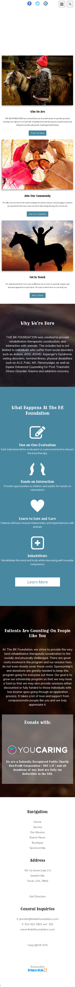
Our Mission (37, 832)
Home (37, 822)
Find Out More (37, 133)
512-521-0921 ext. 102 (39, 924)
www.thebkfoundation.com (37, 929)
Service (37, 827)
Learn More (37, 582)
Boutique (37, 842)
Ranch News (37, 837)
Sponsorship (38, 848)
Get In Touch (37, 295)
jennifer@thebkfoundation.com (38, 919)
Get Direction (37, 896)
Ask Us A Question (37, 214)
